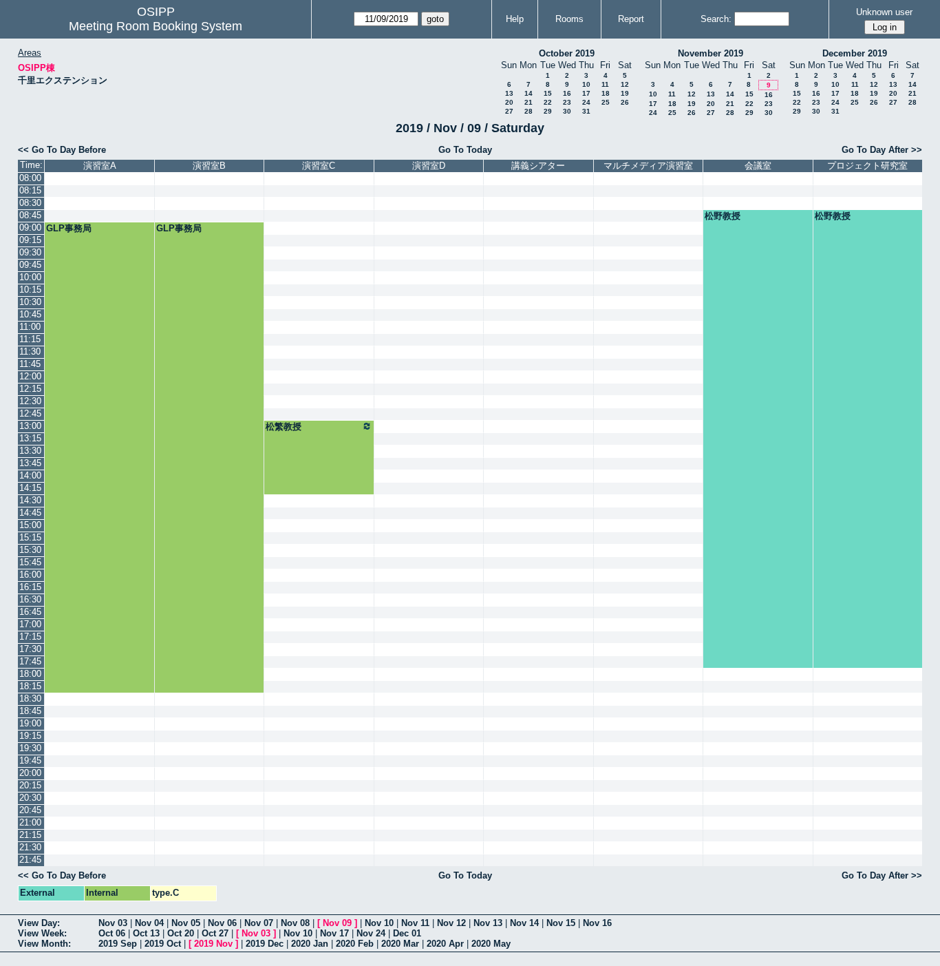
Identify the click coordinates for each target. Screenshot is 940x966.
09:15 (30, 240)
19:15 (30, 736)
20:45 (30, 810)
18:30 (30, 698)
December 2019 (854, 53)
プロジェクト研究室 (867, 165)
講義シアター (538, 165)
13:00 (30, 426)
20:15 (30, 785)
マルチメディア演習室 (648, 165)
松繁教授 (283, 426)
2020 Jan (309, 943)
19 (625, 93)
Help (515, 19)
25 (605, 102)
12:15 (30, 389)
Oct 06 (111, 933)
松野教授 (722, 216)
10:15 (30, 289)
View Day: (39, 923)
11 (605, 84)
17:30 (30, 649)
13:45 (30, 463)
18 (605, 93)
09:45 (30, 265)
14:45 (30, 512)
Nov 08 (295, 923)
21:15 (30, 835)
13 (509, 93)
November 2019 (710, 53)
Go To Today (465, 150)
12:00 (30, 376)
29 (548, 111)
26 (625, 102)
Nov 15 (560, 923)
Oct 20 (180, 933)
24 (586, 102)
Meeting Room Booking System (155, 26)
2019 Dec (265, 943)
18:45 (30, 711)
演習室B (209, 165)
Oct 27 (215, 933)
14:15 (30, 488)
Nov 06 (222, 923)
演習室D (428, 165)
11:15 (30, 339)
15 (548, 93)
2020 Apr (445, 943)
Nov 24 (370, 933)
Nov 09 (337, 923)
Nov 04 (149, 923)
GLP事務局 (69, 228)
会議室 (758, 165)
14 (528, 93)
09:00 (30, 227)
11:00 (30, 327)
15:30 (30, 550)
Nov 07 (258, 923)
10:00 (30, 277)
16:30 (30, 599)
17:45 (30, 661)
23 (567, 102)
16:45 (30, 612)
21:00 (30, 822)
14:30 (30, 500)
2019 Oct (163, 943)
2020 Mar (400, 943)
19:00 (30, 723)
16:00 (30, 574)
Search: (716, 19)
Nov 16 (597, 923)
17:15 (30, 636)
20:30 (30, 797)
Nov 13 (487, 923)
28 (528, 111)
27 (509, 111)
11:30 (30, 351)
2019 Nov (213, 943)
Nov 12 (451, 923)
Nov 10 (379, 923)
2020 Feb (355, 943)
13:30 (30, 450)
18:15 (30, 686)
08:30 (30, 203)
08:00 (30, 178)
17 (586, 93)
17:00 (30, 624)
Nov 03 (112, 923)
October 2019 (567, 53)
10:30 (30, 302)
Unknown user (884, 12)
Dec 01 (407, 933)
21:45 (30, 859)
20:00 (30, 773)
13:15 (30, 438)
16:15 (30, 587)
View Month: (44, 943)
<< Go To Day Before (62, 150)
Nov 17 (334, 933)
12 (625, 84)
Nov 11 (415, 923)
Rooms (569, 19)
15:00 (30, 525)
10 (586, 84)
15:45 (30, 562)
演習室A (99, 165)
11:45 (30, 364)
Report (631, 19)
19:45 (30, 760)
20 (509, 102)
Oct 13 (146, 933)
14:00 (30, 475)
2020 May (491, 943)
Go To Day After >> (882, 150)
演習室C (318, 165)
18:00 (30, 674)
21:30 (30, 847)
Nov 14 (524, 923)
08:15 (30, 190)
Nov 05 (185, 923)
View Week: (42, 933)
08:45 (30, 215)
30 (567, 111)
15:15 (30, 537)
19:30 (30, 748)
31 (586, 111)
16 (567, 93)
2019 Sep (117, 943)
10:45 (30, 314)
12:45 (30, 413)
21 (528, 102)
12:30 (30, 401)
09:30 (30, 252)
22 (548, 102)
